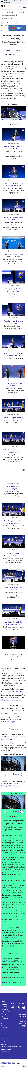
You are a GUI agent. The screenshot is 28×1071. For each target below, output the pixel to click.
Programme (19, 691)
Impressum (4, 1044)
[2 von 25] (16, 773)
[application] (13, 113)
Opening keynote (10, 722)
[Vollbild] (24, 119)
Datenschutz (5, 1052)
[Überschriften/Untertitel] (19, 119)
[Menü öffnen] (24, 6)
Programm (21, 912)
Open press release (11, 713)
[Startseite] (2, 23)
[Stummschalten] (21, 119)
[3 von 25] (18, 773)
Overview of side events (12, 700)
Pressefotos (6, 960)
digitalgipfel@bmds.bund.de (11, 981)
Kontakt (3, 1041)
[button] (13, 763)
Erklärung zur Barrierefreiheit (11, 1046)
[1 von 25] (13, 773)
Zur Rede (13, 945)
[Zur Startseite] (3, 6)
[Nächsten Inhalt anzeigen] (21, 773)
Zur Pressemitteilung (9, 936)
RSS (2, 1039)
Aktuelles (6, 23)
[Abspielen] (13, 113)
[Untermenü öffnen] (20, 6)
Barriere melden (6, 1049)
